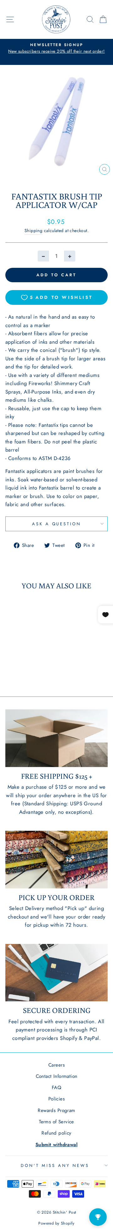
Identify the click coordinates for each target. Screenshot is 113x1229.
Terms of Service (56, 1121)
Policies (56, 1098)
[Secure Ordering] (56, 972)
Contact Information (57, 1076)
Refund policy (56, 1133)
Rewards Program (56, 1110)
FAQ (56, 1087)
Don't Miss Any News (55, 1165)
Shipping (33, 230)
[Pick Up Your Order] (56, 859)
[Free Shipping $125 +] (56, 738)
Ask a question (56, 524)
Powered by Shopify (56, 1223)
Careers (56, 1065)
